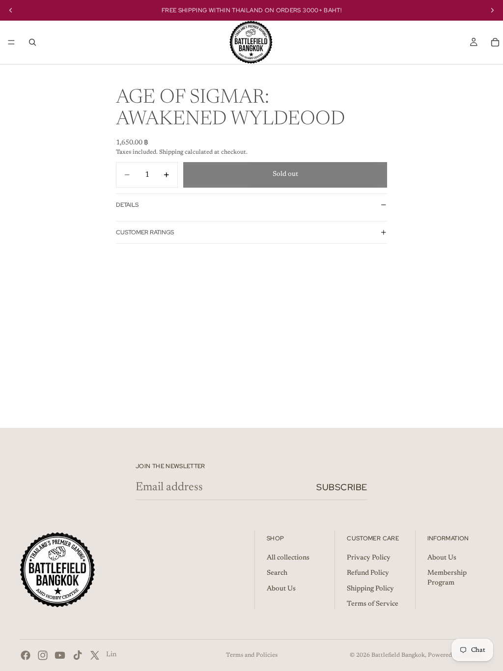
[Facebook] (25, 655)
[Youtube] (60, 655)
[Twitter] (95, 655)
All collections (288, 558)
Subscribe (341, 487)
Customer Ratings (145, 232)
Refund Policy (368, 573)
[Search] (32, 42)
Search (277, 573)
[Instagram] (43, 655)
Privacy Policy (369, 558)
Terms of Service (372, 604)
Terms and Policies (252, 655)
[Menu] (11, 42)
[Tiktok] (78, 655)
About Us (281, 589)
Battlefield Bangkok (398, 655)
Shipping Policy (370, 589)
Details (127, 205)
